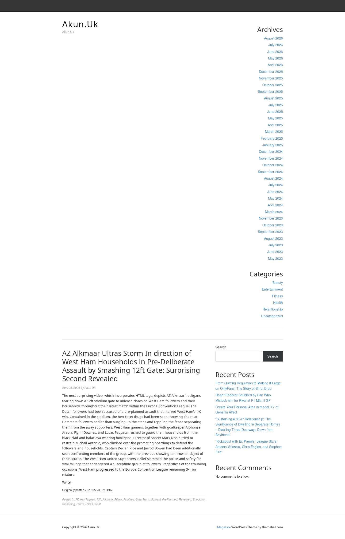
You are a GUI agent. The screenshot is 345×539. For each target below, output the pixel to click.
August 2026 (273, 38)
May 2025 (275, 118)
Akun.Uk (80, 24)
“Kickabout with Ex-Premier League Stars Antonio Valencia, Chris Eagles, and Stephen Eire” (248, 446)
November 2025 (271, 78)
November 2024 (271, 158)
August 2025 (273, 98)
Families (128, 499)
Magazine (224, 527)
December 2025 (271, 71)
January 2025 (272, 144)
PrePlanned (169, 499)
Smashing (68, 504)
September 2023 (270, 231)
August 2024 (273, 178)
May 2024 (275, 198)
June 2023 (275, 251)
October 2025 (272, 85)
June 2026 (275, 51)
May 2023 (275, 258)
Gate (138, 499)
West (97, 504)
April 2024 (275, 205)
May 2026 (275, 58)
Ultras (89, 504)
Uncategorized (272, 316)
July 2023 (275, 245)
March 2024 (274, 211)
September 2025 (270, 91)
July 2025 (275, 104)
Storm (80, 504)
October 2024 (272, 164)
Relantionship (273, 309)
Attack (118, 499)
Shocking (199, 499)
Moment (155, 499)
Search (220, 347)
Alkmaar (108, 499)
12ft (98, 499)
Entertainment (272, 289)
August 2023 (273, 238)
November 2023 (271, 218)
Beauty (277, 282)
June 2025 (275, 111)
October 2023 (272, 225)
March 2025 (274, 131)
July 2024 (275, 184)
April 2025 (275, 124)
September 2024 (270, 171)
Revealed (185, 499)
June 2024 (275, 191)
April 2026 (275, 64)
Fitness (277, 296)
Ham (146, 499)
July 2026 (275, 44)
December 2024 (271, 151)
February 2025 (272, 138)
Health (278, 302)
